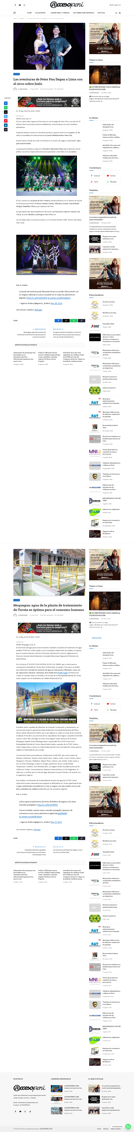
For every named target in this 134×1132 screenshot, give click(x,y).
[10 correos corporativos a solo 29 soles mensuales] (105, 205)
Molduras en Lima (109, 313)
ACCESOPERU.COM (46, 1129)
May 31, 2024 (56, 822)
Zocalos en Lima (109, 302)
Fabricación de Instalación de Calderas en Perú (109, 487)
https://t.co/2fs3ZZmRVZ (36, 298)
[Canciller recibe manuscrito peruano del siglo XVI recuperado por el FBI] (95, 249)
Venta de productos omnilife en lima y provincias (110, 452)
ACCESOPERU (40, 13)
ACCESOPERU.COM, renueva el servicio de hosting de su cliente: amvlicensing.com (72, 1087)
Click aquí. (38, 310)
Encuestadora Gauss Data (110, 426)
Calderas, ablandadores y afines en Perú (111, 464)
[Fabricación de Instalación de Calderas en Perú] (95, 487)
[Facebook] (6, 103)
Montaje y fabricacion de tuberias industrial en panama (111, 414)
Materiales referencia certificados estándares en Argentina (111, 366)
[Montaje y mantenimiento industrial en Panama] (95, 401)
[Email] (6, 112)
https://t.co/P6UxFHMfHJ (47, 805)
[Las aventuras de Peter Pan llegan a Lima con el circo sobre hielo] (49, 46)
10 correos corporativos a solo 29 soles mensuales (102, 218)
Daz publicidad (108, 324)
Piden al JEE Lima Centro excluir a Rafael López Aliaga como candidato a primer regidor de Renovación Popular (49, 357)
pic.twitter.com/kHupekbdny (59, 298)
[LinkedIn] (6, 125)
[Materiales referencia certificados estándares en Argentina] (95, 366)
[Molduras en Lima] (95, 315)
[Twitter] (6, 116)
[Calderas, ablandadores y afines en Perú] (95, 465)
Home (29, 13)
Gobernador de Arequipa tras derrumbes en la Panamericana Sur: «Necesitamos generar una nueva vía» (24, 357)
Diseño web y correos (60, 13)
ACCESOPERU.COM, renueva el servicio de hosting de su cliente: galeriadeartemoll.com (73, 1098)
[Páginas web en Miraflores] (95, 534)
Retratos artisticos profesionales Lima (110, 378)
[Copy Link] (6, 129)
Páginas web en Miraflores (108, 532)
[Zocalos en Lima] (95, 304)
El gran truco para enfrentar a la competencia (109, 237)
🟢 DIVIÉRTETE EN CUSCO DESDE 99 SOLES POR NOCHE (104, 88)
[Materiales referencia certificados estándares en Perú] (95, 353)
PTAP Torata (63, 673)
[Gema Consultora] (95, 390)
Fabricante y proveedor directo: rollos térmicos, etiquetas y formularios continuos (111, 338)
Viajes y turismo (116, 1129)
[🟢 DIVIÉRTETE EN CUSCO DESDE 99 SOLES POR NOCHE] (105, 74)
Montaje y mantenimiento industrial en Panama (111, 401)
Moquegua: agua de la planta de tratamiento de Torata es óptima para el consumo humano (31, 334)
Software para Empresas (83, 13)
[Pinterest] (6, 121)
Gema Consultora (109, 388)
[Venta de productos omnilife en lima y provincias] (95, 452)
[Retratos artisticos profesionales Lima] (95, 379)
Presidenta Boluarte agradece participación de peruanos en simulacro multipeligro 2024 (31, 852)
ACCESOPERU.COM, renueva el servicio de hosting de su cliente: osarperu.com (72, 1109)
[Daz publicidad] (95, 326)
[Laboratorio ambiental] (95, 512)
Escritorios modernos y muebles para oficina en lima (111, 438)
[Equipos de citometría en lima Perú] (95, 523)
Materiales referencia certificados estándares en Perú (111, 352)
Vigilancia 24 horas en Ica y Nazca (111, 475)
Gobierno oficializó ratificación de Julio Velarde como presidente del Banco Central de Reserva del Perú (111, 157)
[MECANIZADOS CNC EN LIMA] (95, 501)
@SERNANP (62, 813)
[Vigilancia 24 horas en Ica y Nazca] (95, 476)
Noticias (101, 13)
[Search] (120, 13)
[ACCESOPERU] (67, 5)
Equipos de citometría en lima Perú (111, 521)
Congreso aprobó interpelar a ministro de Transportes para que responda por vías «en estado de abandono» (67, 334)
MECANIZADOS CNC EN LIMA (112, 499)
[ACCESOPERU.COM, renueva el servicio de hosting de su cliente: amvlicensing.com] (56, 1088)
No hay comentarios (47, 89)
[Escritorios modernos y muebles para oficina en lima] (95, 439)
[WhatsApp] (6, 107)
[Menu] (14, 13)
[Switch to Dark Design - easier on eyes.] (116, 13)
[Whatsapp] (128, 1126)
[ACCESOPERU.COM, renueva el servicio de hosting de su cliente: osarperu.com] (56, 1110)
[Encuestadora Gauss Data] (95, 428)
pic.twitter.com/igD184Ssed (30, 817)
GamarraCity (96, 638)
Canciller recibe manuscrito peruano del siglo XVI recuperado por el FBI (111, 248)
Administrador (24, 89)
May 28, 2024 (56, 303)
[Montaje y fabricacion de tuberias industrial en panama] (95, 414)
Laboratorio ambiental (111, 509)
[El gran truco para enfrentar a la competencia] (95, 239)
